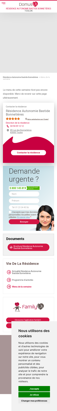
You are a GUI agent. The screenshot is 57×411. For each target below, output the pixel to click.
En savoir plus (23, 217)
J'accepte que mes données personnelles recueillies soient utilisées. (23, 214)
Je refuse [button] (34, 394)
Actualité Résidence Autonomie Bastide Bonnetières (26, 272)
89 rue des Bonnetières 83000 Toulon (21, 131)
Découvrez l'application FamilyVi (28, 320)
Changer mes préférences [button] (34, 400)
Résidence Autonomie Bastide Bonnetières (20, 77)
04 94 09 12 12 (17, 126)
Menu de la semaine (21, 287)
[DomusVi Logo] (28, 4)
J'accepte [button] (34, 388)
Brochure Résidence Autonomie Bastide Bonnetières (28, 247)
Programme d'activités (22, 280)
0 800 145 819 (18, 188)
